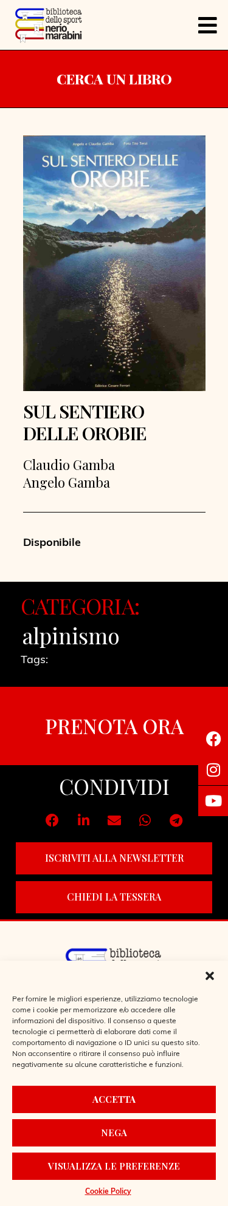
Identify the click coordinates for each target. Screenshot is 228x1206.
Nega (114, 1132)
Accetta (114, 1099)
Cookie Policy (108, 1192)
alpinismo (71, 635)
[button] (210, 976)
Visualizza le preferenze (114, 1166)
